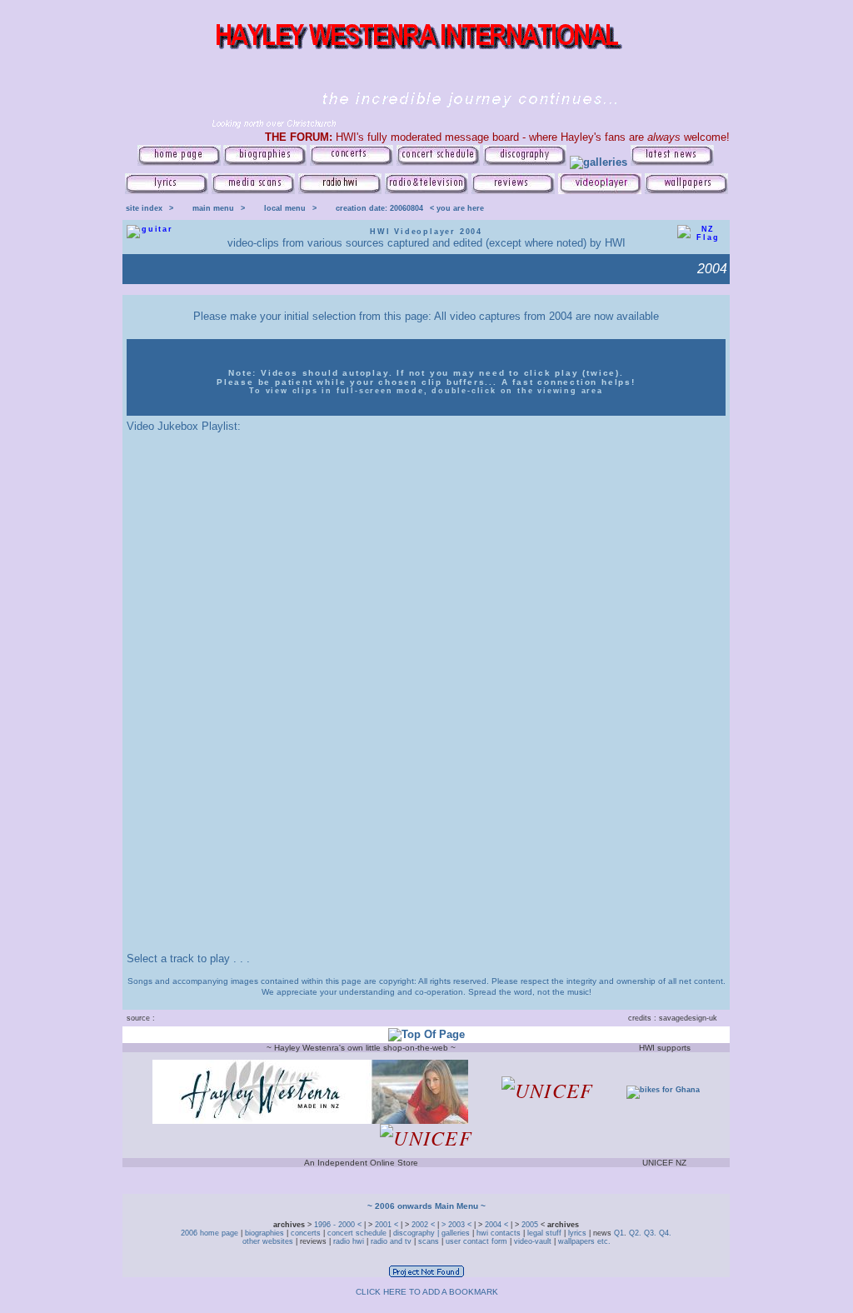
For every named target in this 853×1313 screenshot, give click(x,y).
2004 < (498, 1225)
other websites (267, 1241)
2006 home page (211, 1233)
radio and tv (391, 1241)
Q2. (636, 1233)
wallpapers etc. (583, 1241)
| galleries (453, 1233)
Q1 (619, 1233)
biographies (264, 1233)
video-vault (534, 1241)
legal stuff (544, 1233)
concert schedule (357, 1233)
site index (144, 208)
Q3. (650, 1233)
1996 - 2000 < (339, 1225)
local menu (285, 208)
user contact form (476, 1241)
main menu (213, 208)
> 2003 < (457, 1225)
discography (414, 1233)
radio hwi (348, 1241)
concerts (306, 1233)
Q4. (665, 1233)
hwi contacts (498, 1233)
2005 (529, 1225)
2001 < (388, 1225)
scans (428, 1241)
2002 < (424, 1225)
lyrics (577, 1233)
